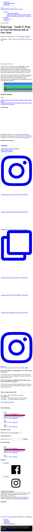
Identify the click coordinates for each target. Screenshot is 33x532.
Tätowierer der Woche (12, 13)
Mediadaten (7, 4)
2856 (5, 412)
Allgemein (22, 36)
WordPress (29, 516)
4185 (5, 421)
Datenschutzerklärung (9, 3)
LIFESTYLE (7, 19)
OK (8, 529)
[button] (5, 83)
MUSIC (6, 17)
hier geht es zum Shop (24, 137)
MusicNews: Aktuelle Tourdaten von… (14, 416)
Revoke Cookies (5, 530)
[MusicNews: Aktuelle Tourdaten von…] (14, 415)
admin (9, 36)
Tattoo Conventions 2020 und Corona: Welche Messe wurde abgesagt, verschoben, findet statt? (19, 15)
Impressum (6, 2)
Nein (10, 529)
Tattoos (6, 11)
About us (6, 20)
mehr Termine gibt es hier (7, 402)
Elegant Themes (13, 516)
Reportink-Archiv (5, 432)
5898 (5, 425)
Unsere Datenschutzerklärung (20, 498)
